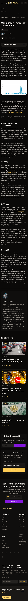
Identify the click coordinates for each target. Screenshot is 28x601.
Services (3, 11)
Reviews (21, 539)
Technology (22, 542)
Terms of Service (4, 544)
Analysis (21, 519)
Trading (21, 544)
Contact (4, 527)
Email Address (7, 461)
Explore (3, 9)
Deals (3, 519)
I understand (7, 597)
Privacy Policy (4, 540)
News (21, 537)
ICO (20, 532)
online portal (11, 172)
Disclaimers (5, 547)
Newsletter (5, 522)
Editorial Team (9, 34)
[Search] (22, 3)
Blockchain (22, 522)
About (3, 524)
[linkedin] (6, 38)
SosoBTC (4, 253)
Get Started (20, 445)
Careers (4, 529)
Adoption (22, 517)
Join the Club (14, 501)
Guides (21, 529)
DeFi (20, 524)
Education (22, 527)
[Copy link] (13, 38)
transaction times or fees (15, 112)
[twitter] (9, 38)
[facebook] (2, 38)
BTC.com (21, 211)
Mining (21, 534)
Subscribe (14, 470)
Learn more (7, 445)
